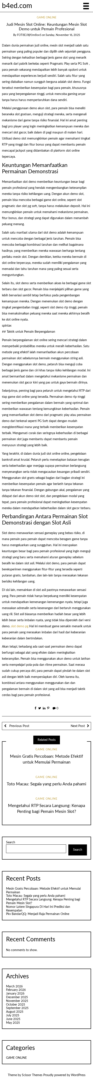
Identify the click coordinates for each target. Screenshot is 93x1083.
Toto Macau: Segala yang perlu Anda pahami (46, 784)
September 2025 (17, 1008)
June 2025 (13, 1019)
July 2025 (12, 1015)
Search (10, 842)
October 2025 (15, 1004)
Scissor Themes (32, 1075)
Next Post (78, 726)
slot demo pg (19, 626)
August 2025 (14, 1011)
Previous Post (18, 726)
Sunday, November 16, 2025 (63, 35)
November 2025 (17, 1001)
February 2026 (16, 990)
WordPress (78, 1075)
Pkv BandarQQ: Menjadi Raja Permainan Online (37, 914)
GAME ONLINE (46, 17)
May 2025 (13, 1022)
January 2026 (15, 993)
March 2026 (14, 986)
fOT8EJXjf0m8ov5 (29, 35)
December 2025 (17, 997)
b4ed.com (17, 6)
